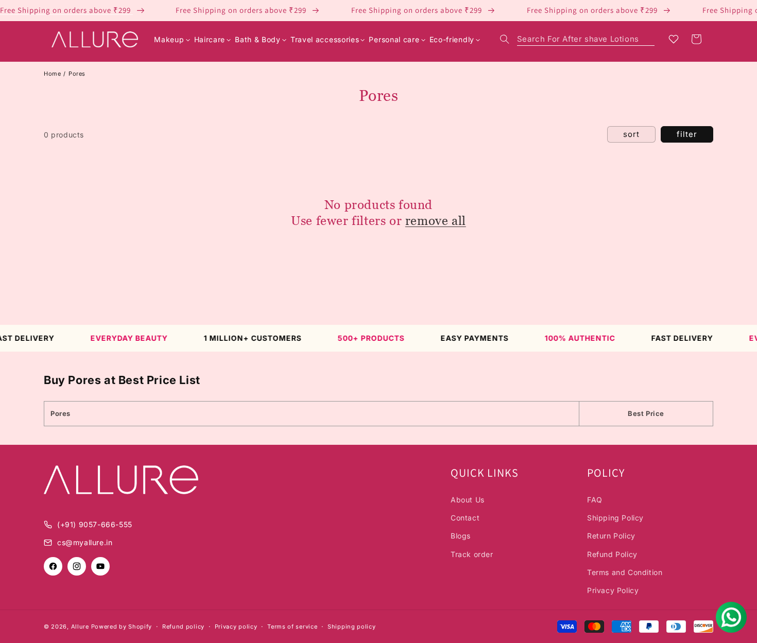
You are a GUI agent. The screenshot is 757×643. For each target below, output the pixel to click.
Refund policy (183, 626)
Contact (465, 517)
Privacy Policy (613, 590)
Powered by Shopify (121, 626)
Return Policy (611, 535)
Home (52, 73)
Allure (80, 626)
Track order (472, 554)
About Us (468, 499)
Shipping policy (352, 626)
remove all (435, 220)
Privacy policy (236, 626)
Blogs (461, 535)
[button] (577, 39)
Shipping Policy (615, 517)
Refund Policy (612, 554)
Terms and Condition (624, 572)
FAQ (595, 499)
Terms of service (292, 626)
